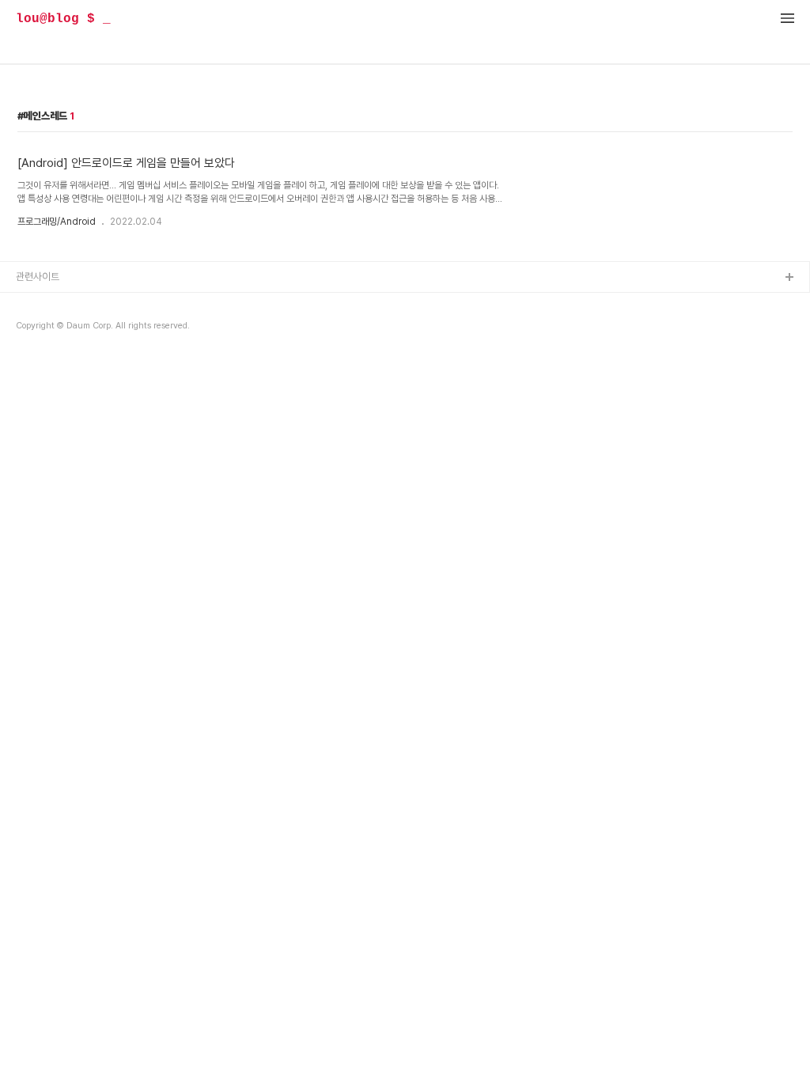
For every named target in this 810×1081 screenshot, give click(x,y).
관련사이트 (37, 277)
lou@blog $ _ (63, 19)
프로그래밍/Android (56, 221)
